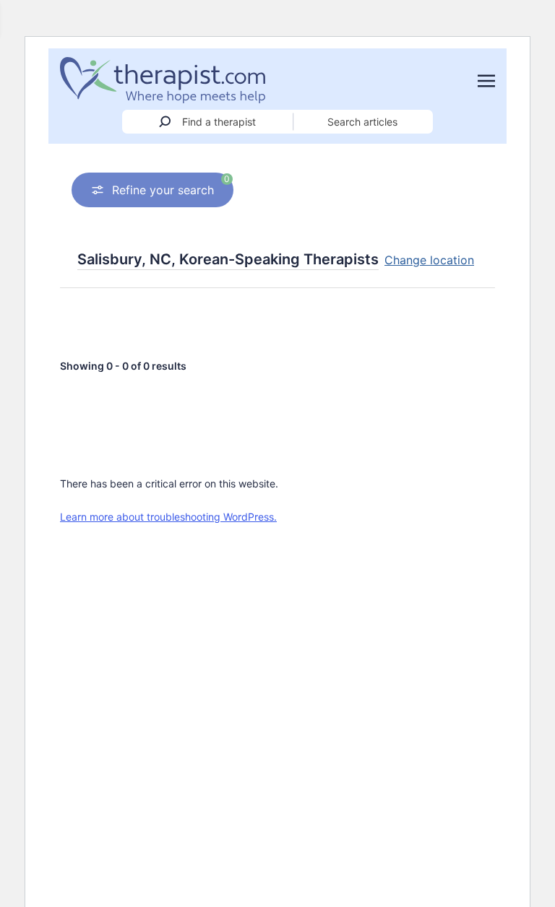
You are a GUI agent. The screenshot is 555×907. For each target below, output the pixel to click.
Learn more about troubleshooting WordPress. (168, 517)
